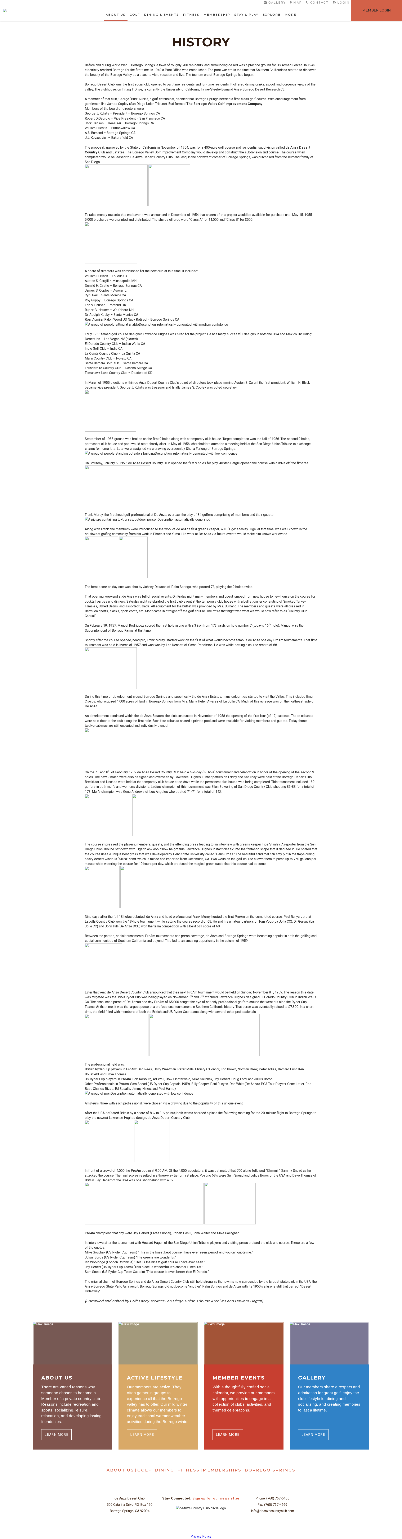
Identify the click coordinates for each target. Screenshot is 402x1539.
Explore (272, 15)
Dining (164, 1470)
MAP (297, 2)
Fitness (191, 15)
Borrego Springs (270, 1470)
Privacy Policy (201, 1536)
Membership (217, 15)
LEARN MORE (56, 1435)
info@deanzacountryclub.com (272, 1511)
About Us (115, 15)
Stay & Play (246, 15)
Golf (135, 15)
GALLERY (277, 2)
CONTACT (319, 2)
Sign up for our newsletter (216, 1498)
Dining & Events (161, 15)
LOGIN (343, 2)
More (290, 15)
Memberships (222, 1470)
